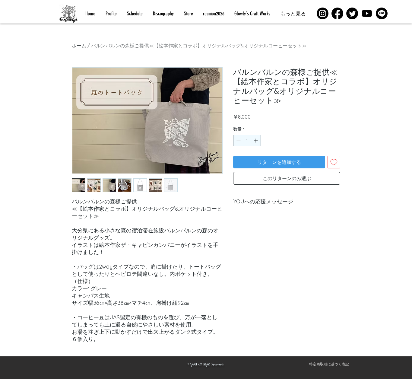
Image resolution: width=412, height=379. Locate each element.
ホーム (79, 46)
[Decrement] (238, 140)
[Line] (382, 13)
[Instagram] (322, 13)
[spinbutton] (247, 140)
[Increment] (256, 140)
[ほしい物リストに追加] (334, 162)
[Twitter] (352, 13)
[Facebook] (337, 13)
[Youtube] (367, 13)
